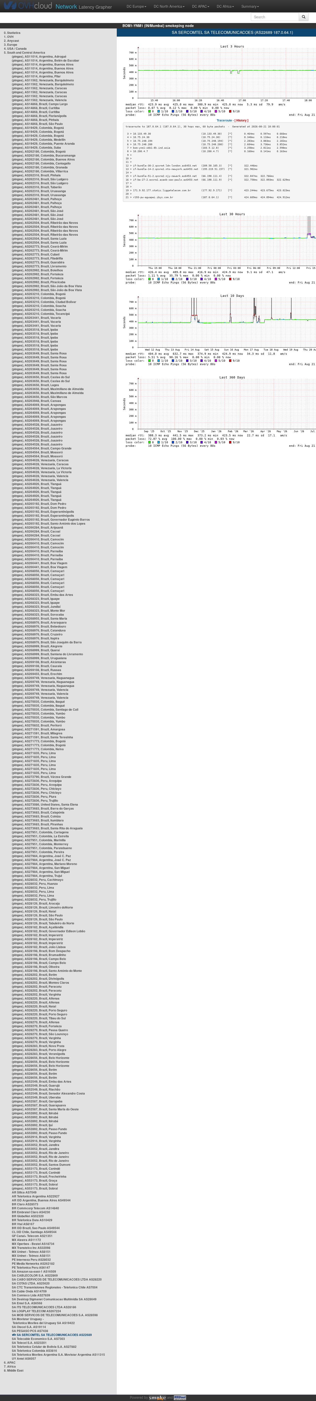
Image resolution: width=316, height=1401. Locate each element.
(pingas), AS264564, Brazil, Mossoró (37, 452)
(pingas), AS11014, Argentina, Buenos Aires (43, 64)
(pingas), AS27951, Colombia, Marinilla (39, 840)
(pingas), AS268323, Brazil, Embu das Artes (42, 594)
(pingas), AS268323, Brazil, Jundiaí (36, 606)
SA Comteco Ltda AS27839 (31, 1295)
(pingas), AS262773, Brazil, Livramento (39, 266)
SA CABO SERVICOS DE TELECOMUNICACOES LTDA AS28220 (57, 1279)
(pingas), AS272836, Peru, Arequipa (37, 780)
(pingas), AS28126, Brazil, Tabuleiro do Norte (43, 923)
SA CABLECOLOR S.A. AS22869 (35, 1275)
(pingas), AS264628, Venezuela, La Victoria (42, 468)
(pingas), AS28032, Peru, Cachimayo (37, 879)
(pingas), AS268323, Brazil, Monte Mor (38, 610)
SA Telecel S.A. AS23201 (29, 1342)
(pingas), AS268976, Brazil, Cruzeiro (37, 634)
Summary (249, 6)
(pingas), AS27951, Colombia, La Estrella (40, 836)
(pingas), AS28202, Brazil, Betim (34, 974)
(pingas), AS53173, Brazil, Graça (34, 1180)
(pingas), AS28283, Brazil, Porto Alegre (39, 1050)
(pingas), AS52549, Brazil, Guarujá (36, 1085)
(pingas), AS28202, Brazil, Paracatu (36, 986)
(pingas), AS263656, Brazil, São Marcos (39, 397)
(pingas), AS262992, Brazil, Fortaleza (37, 274)
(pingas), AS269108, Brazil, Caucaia (37, 666)
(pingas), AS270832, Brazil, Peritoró (37, 725)
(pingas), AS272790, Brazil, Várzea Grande (41, 776)
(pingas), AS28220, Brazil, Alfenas (35, 998)
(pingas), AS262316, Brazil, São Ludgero (40, 179)
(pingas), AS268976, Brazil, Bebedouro (39, 626)
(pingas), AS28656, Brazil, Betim (34, 1069)
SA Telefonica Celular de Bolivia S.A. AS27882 (44, 1346)
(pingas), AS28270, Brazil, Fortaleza (37, 1026)
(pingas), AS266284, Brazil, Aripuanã (37, 527)
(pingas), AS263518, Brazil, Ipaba (35, 329)
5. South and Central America (24, 52)
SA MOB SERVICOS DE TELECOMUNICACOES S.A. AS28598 (55, 1315)
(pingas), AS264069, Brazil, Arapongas (39, 404)
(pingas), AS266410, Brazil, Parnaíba (37, 551)
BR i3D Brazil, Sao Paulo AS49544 (36, 1228)
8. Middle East (13, 1370)
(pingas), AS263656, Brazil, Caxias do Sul (41, 377)
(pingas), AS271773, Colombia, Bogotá (39, 741)
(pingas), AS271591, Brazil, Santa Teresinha (42, 737)
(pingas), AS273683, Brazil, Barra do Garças (43, 808)
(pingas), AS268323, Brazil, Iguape (36, 598)
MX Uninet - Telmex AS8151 (31, 1251)
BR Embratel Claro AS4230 (31, 1212)
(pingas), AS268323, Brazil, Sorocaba (38, 614)
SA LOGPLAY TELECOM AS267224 (36, 1311)
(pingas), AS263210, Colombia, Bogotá (39, 294)
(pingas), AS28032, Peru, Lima (33, 887)
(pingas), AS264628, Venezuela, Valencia (40, 476)
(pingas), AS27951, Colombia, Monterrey (40, 844)
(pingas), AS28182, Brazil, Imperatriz (37, 935)
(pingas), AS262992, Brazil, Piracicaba (38, 282)
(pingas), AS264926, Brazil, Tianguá (36, 484)
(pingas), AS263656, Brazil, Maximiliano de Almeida (48, 389)
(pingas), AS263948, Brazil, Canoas (36, 400)
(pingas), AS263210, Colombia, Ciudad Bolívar (44, 302)
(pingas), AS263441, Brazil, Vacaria (36, 317)
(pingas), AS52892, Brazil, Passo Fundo (39, 1129)
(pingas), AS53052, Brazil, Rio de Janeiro (40, 1152)
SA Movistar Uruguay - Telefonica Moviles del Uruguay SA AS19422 (43, 1321)
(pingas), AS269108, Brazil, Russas (36, 670)
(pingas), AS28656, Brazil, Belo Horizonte (40, 1057)
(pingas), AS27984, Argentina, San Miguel (41, 867)
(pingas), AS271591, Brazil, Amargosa (38, 729)
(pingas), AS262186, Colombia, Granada (40, 167)
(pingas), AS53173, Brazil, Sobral (35, 1184)
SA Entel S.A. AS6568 (27, 1303)
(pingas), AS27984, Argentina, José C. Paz (41, 856)
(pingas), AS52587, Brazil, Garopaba (37, 1101)
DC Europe (135, 6)
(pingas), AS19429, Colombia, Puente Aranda (43, 143)
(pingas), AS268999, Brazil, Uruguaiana (39, 658)
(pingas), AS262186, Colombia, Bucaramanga (44, 155)
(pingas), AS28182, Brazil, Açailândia (37, 927)
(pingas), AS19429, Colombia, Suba (36, 147)
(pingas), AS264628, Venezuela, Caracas (40, 460)
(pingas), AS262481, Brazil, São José (37, 211)
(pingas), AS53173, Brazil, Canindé (36, 1168)
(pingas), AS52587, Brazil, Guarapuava (39, 1105)
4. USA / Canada (15, 48)
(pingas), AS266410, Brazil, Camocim (38, 539)
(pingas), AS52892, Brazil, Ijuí (32, 1125)
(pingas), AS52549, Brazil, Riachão (36, 1089)
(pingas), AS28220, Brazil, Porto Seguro (39, 1010)
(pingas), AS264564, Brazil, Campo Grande (42, 448)
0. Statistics (12, 32)
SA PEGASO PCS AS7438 (30, 1331)
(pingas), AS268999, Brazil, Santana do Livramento (47, 654)
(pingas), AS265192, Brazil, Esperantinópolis (43, 511)
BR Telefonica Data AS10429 (32, 1220)
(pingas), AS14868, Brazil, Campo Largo (40, 104)
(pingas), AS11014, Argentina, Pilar (36, 76)
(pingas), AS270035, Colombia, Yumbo (38, 713)
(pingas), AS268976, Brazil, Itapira (35, 638)
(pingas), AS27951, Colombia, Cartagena (40, 832)
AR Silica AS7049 (24, 1192)
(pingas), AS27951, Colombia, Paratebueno (42, 848)
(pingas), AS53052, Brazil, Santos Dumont (41, 1164)
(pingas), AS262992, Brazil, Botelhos (37, 270)
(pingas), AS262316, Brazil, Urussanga (39, 191)
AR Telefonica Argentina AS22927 (35, 1196)
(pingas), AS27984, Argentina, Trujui (37, 875)
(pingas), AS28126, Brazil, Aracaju (36, 903)
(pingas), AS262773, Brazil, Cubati (35, 254)
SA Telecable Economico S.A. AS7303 (38, 1338)
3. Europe (10, 44)
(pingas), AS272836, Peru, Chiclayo (36, 788)
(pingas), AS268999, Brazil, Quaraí (36, 650)
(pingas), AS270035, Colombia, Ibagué (38, 701)
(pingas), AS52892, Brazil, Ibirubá (35, 1113)
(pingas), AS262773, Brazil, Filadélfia (37, 258)
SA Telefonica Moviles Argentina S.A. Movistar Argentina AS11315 (58, 1354)
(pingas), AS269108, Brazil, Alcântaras (39, 662)
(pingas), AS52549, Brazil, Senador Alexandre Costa (48, 1093)
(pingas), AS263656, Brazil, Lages (35, 385)
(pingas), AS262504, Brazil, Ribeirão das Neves (45, 222)
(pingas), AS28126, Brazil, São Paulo (37, 915)
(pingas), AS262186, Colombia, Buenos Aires (43, 159)
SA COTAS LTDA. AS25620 (31, 1283)
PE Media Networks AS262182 (33, 1263)
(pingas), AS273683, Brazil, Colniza (36, 816)
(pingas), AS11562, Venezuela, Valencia (39, 100)
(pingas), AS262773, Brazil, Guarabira (38, 262)
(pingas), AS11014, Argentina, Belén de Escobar (45, 60)
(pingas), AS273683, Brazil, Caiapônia (38, 812)
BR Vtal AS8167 (23, 1224)
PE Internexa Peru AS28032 (31, 1259)
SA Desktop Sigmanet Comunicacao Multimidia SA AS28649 (54, 1299)
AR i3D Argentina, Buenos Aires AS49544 (41, 1200)
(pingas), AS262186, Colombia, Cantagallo (41, 163)
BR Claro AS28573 (25, 1204)
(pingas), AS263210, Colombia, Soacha (39, 306)
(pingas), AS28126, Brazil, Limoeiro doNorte (42, 907)
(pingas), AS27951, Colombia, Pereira (38, 852)
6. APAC (10, 1362)
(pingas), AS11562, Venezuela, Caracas (39, 88)
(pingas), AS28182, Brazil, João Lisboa (39, 947)
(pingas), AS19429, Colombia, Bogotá (38, 127)
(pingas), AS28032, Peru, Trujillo (34, 899)
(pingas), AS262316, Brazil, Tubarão (37, 187)
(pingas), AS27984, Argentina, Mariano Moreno (44, 864)
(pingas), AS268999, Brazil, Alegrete (37, 646)
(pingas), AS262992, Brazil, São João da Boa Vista (47, 286)
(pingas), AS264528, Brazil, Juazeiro (37, 424)
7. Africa (10, 1366)
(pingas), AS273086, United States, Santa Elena (45, 804)
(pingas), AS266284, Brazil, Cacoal (36, 531)
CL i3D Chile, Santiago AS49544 (34, 1232)
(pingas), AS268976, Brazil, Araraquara (39, 622)
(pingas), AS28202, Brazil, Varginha (36, 994)
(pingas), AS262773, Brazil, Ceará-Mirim (40, 246)
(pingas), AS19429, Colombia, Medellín (38, 139)
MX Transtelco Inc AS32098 (31, 1247)
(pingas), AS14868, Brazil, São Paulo (37, 123)
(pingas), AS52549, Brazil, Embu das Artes (41, 1081)
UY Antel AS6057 (24, 1358)
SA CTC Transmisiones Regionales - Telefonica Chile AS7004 (55, 1287)
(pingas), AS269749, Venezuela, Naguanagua (43, 678)
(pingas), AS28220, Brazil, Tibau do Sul (39, 1018)
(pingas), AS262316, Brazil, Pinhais (36, 175)
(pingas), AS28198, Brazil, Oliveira (35, 966)
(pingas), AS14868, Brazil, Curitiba (36, 108)
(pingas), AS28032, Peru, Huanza (35, 883)
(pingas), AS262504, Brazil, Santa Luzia (39, 238)
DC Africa (224, 6)
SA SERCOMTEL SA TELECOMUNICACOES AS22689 (54, 1334)
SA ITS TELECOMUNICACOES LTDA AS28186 (44, 1307)
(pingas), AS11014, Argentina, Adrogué (39, 56)
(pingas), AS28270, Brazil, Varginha (36, 1038)
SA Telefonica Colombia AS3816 (34, 1350)
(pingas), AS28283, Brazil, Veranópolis (38, 1053)
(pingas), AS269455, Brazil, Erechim (37, 674)
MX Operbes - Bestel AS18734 (33, 1243)
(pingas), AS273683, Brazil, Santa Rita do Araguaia (47, 828)
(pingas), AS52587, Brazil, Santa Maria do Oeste (45, 1109)
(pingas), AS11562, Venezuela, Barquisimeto (43, 80)
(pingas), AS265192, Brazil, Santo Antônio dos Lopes (48, 523)
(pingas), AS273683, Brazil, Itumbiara (38, 820)
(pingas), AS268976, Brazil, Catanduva (39, 630)
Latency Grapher (84, 6)
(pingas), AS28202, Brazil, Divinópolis (38, 978)
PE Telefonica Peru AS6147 (31, 1267)
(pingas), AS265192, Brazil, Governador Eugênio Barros (51, 519)
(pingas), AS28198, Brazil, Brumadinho (39, 955)
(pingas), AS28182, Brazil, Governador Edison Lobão (48, 931)
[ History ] (241, 120)
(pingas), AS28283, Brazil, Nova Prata (38, 1046)
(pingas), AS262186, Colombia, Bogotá (39, 151)
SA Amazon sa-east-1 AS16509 (34, 1271)
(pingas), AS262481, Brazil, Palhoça (37, 199)
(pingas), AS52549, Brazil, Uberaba (36, 1097)
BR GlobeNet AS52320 (28, 1216)
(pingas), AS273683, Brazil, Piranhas (37, 824)
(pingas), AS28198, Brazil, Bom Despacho (41, 951)
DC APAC (199, 6)
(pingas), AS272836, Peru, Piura (34, 796)
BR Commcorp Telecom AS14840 (35, 1208)
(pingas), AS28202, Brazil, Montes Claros (40, 982)
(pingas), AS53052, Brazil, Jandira (35, 1145)
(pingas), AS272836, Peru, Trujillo (35, 800)
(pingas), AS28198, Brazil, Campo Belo (39, 959)
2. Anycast (11, 40)
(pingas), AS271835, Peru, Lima (34, 753)
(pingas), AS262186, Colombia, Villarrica (40, 171)
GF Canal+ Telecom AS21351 (32, 1236)
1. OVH (9, 36)
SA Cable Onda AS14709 (29, 1291)
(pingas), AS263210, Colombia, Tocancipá (41, 313)
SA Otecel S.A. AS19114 (29, 1327)
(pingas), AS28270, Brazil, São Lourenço (40, 1034)
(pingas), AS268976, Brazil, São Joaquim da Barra (47, 642)
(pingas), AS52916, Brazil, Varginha (36, 1137)
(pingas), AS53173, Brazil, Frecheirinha (39, 1176)
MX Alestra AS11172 (26, 1240)
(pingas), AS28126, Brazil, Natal (34, 911)
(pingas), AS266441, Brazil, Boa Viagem (39, 563)
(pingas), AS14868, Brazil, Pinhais (35, 119)
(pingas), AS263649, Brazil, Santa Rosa (39, 353)
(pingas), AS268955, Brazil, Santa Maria (39, 618)
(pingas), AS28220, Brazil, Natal (34, 1006)
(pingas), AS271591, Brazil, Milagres (37, 733)
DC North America (168, 6)
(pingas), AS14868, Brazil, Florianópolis (39, 116)
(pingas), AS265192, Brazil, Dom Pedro (39, 503)
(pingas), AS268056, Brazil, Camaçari (38, 571)
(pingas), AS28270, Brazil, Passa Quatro (40, 1030)
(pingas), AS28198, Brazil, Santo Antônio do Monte (47, 970)
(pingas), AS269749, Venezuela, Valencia (40, 689)
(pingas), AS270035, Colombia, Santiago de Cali (45, 709)
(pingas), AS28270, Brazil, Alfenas (35, 1022)
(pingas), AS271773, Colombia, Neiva (38, 749)
